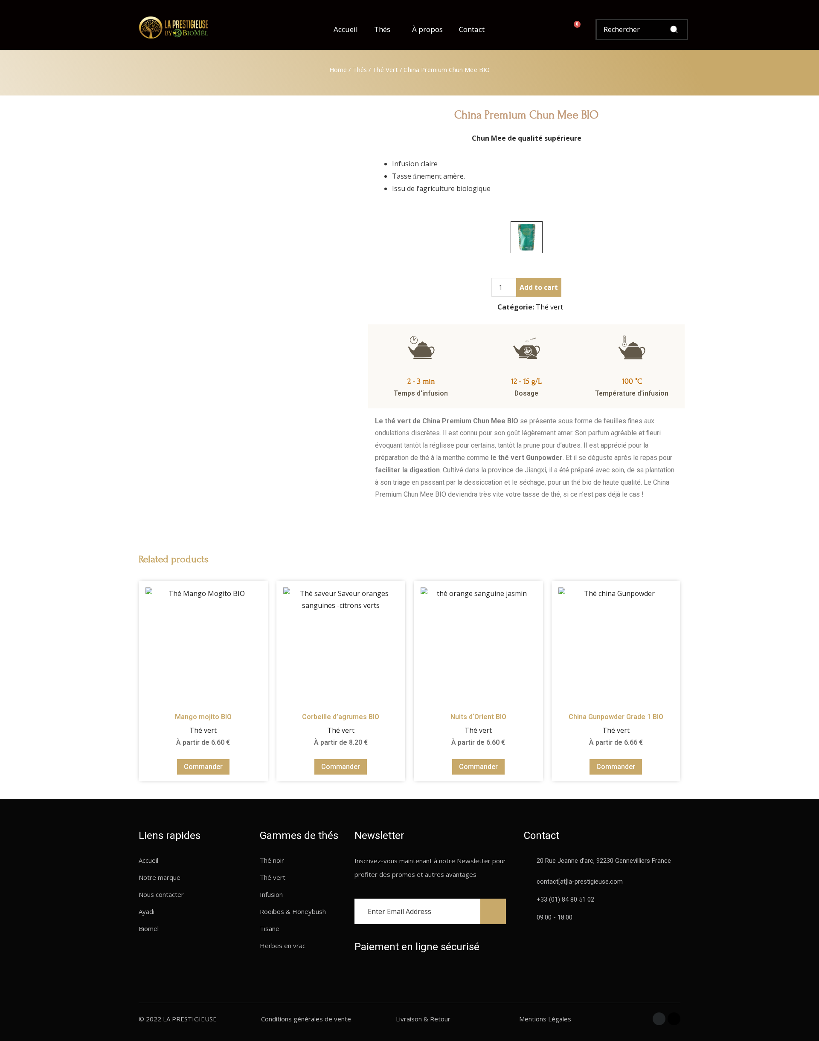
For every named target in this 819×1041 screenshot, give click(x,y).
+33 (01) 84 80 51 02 (565, 899)
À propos (427, 29)
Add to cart (539, 287)
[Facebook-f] (659, 1018)
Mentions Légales (545, 1019)
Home (338, 69)
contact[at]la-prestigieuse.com (580, 881)
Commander (203, 767)
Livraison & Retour (423, 1019)
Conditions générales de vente (306, 1019)
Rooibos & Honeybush (293, 911)
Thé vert (385, 69)
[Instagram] (674, 1018)
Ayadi (146, 911)
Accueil (346, 29)
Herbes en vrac (282, 945)
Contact (472, 29)
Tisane (269, 928)
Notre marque (159, 877)
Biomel (149, 928)
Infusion (271, 894)
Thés (382, 29)
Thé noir (272, 860)
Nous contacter (161, 894)
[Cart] (573, 29)
